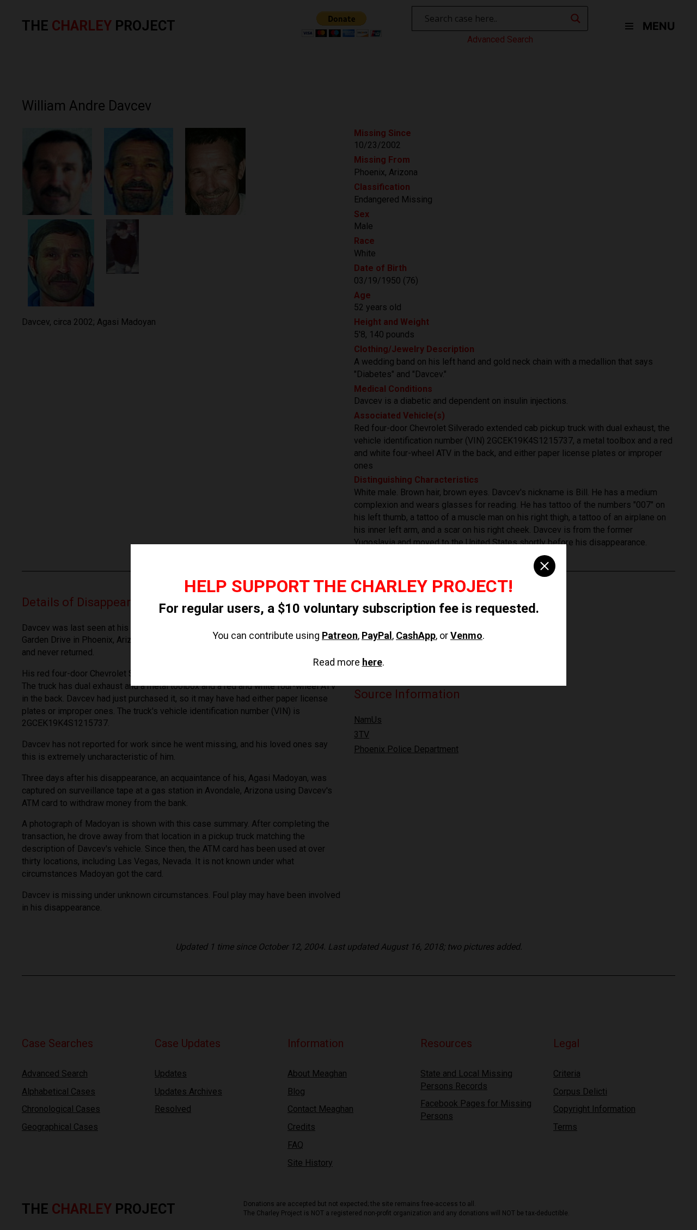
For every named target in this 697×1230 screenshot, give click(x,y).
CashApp (416, 635)
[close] (544, 566)
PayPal (377, 635)
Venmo (466, 635)
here (372, 662)
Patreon (340, 635)
